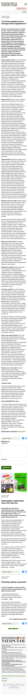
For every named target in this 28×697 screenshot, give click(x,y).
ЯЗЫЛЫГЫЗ (21, 431)
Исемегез (4, 459)
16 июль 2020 (5, 16)
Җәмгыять (4, 578)
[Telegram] (26, 438)
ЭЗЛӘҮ (24, 12)
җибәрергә (6, 467)
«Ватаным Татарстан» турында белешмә (13, 675)
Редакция (4, 678)
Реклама (4, 680)
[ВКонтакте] (23, 438)
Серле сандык (5, 17)
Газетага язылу (21, 8)
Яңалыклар (4, 497)
